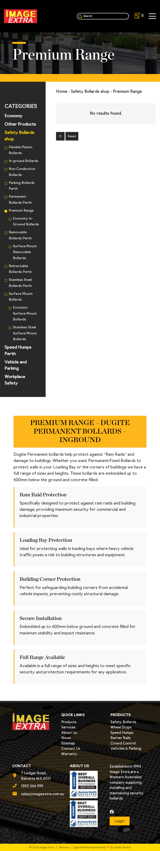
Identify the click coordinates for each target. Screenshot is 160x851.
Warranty (69, 754)
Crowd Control (123, 743)
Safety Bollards (123, 722)
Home (61, 92)
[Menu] (152, 16)
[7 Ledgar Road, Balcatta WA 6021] (16, 776)
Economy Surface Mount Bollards (25, 313)
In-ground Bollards (23, 161)
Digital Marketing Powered (89, 847)
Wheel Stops (120, 727)
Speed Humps (121, 733)
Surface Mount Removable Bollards (25, 252)
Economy (13, 116)
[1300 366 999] (16, 786)
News (66, 738)
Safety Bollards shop (90, 92)
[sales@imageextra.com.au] (16, 794)
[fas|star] (128, 812)
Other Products (20, 124)
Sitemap (68, 743)
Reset (72, 136)
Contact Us (70, 749)
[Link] (20, 16)
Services (68, 727)
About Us (69, 733)
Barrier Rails (120, 738)
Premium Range (21, 210)
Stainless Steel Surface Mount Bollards (25, 333)
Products (68, 722)
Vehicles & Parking (125, 749)
